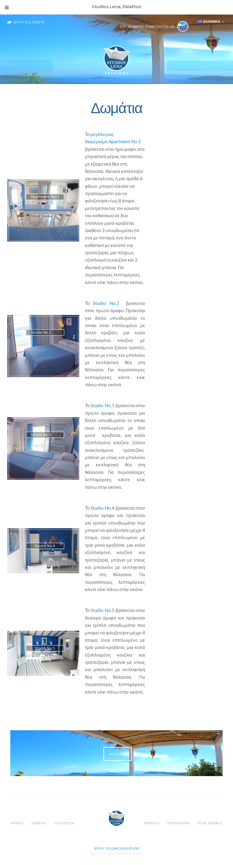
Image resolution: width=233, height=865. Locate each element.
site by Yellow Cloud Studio (116, 848)
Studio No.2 (106, 303)
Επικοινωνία (178, 823)
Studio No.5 (102, 610)
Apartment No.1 (125, 141)
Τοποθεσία (64, 823)
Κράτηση (151, 823)
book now (118, 754)
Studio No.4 (102, 508)
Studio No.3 (102, 405)
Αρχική (17, 823)
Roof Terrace (210, 823)
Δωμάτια (38, 823)
